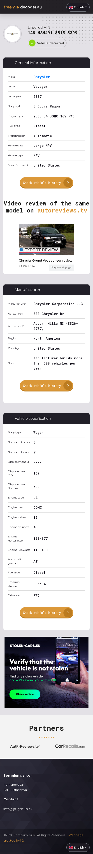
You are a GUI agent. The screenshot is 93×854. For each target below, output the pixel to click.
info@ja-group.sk (17, 809)
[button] (78, 7)
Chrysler (41, 76)
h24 (23, 840)
